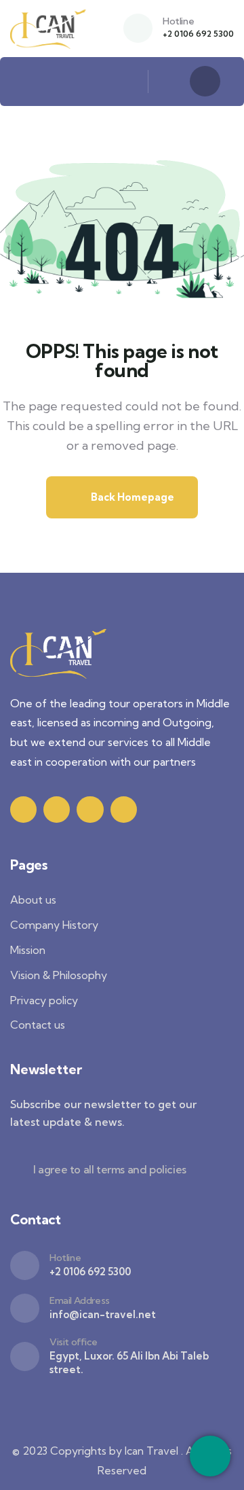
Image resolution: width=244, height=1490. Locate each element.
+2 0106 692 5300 (198, 34)
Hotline (178, 21)
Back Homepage (131, 497)
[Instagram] (90, 809)
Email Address (79, 1300)
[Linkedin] (123, 809)
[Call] (210, 1456)
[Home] (48, 28)
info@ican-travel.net (102, 1314)
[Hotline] (137, 28)
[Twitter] (23, 809)
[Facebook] (56, 809)
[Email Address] (24, 1308)
